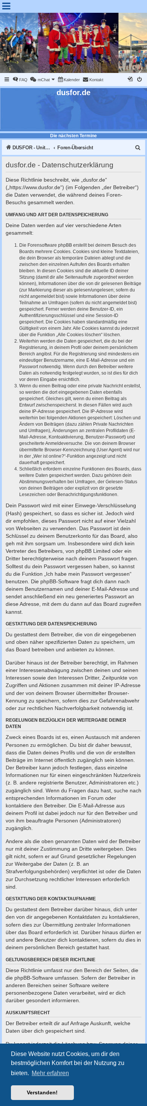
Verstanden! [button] (42, 1092)
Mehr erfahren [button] (50, 1073)
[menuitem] (20, 79)
